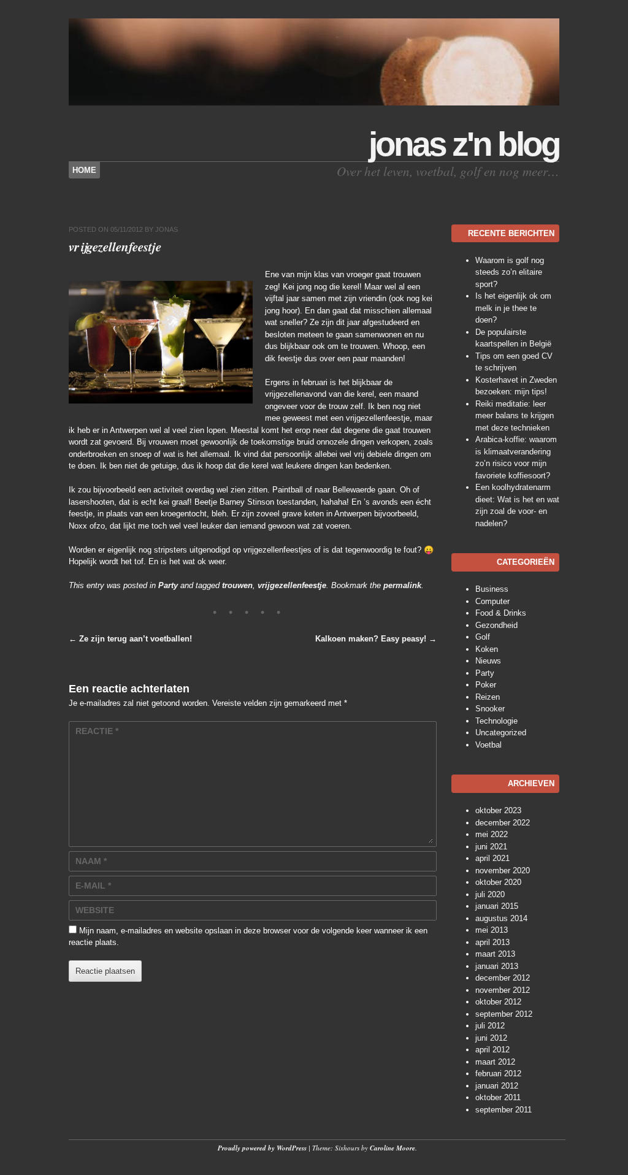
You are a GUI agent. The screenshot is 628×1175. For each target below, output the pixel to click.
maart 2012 (495, 1061)
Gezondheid (496, 625)
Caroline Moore (392, 1148)
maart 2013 (495, 954)
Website (94, 910)
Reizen (487, 697)
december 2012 (502, 977)
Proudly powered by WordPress (262, 1148)
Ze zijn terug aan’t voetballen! (130, 638)
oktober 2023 (498, 810)
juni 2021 (491, 846)
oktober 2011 (498, 1097)
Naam (91, 861)
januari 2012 (496, 1085)
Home (84, 170)
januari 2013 (496, 966)
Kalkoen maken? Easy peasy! (376, 638)
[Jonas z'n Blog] (314, 102)
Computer (492, 601)
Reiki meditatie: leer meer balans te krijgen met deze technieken (514, 415)
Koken (486, 649)
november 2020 (502, 870)
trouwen (237, 585)
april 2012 (492, 1049)
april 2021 (492, 858)
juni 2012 (491, 1038)
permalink (402, 585)
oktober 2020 (498, 882)
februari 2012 (498, 1073)
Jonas (166, 229)
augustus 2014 (501, 918)
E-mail (93, 885)
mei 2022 (491, 834)
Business (491, 589)
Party (168, 585)
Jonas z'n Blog (464, 144)
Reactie (96, 731)
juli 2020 (490, 894)
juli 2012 (490, 1025)
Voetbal (488, 744)
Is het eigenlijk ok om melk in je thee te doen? (513, 307)
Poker (485, 684)
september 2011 (503, 1109)
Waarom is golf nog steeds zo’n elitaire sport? (509, 272)
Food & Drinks (500, 613)
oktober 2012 (498, 1001)
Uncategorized (500, 732)
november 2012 (502, 990)
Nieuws (488, 660)
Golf (482, 636)
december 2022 (502, 822)
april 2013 (492, 942)
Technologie (496, 720)
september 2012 (503, 1014)
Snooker (490, 708)
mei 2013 (491, 930)
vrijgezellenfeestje (292, 585)
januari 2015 (496, 906)
